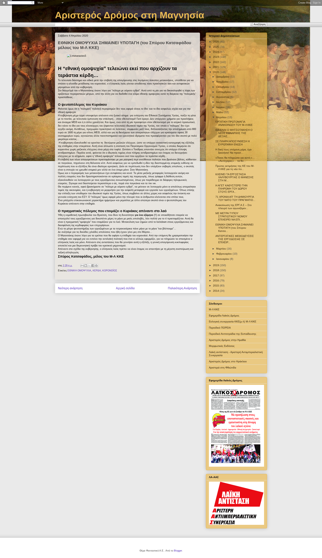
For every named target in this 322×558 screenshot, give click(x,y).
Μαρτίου (221, 248)
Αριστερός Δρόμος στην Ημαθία (227, 339)
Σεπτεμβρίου (224, 91)
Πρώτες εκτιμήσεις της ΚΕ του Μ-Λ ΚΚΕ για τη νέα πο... (234, 167)
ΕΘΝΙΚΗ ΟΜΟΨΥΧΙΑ (79, 270)
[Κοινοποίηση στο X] (89, 265)
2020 (216, 72)
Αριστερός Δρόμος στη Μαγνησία (129, 15)
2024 (216, 51)
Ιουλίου (220, 101)
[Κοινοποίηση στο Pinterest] (96, 265)
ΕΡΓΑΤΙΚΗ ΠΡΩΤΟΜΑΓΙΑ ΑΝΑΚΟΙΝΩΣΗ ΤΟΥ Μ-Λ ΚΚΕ (233, 123)
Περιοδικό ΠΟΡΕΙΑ (220, 327)
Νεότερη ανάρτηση (70, 288)
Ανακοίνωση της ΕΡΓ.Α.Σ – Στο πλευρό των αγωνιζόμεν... (233, 207)
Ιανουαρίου (223, 258)
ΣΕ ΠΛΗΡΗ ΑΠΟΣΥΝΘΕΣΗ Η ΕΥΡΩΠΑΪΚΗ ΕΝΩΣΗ (232, 143)
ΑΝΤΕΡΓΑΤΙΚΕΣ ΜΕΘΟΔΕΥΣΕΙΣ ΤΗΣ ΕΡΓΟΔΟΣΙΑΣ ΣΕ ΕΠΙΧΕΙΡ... (234, 239)
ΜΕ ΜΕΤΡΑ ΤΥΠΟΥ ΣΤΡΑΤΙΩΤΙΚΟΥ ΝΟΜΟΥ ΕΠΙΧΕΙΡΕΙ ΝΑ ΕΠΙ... (231, 216)
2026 (216, 41)
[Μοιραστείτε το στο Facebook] (93, 265)
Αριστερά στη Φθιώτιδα (222, 367)
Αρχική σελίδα (125, 288)
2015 (216, 285)
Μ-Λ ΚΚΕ (214, 309)
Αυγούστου (223, 96)
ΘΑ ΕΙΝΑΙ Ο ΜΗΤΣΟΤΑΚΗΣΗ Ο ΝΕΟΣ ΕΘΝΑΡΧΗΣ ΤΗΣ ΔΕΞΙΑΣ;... (233, 133)
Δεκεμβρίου (223, 76)
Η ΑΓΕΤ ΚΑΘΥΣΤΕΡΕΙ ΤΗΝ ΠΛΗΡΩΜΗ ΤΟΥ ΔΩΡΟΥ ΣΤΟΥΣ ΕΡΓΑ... (231, 188)
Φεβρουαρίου (224, 253)
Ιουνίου (220, 107)
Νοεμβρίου (222, 81)
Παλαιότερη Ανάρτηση (182, 288)
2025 (216, 46)
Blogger (178, 550)
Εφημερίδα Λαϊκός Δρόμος (224, 315)
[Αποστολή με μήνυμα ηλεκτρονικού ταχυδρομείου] (82, 265)
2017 (216, 275)
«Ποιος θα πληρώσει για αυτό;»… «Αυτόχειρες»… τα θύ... (235, 159)
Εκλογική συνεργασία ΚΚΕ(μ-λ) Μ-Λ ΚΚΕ (232, 321)
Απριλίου (221, 117)
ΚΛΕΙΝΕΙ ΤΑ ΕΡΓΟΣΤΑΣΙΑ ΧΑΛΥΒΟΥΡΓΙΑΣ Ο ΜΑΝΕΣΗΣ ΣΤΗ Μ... (234, 177)
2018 (216, 270)
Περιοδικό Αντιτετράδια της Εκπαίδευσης (232, 333)
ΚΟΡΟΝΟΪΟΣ (109, 270)
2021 (216, 67)
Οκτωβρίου (223, 86)
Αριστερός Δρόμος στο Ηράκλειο (228, 361)
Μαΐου (220, 112)
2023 (216, 56)
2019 (216, 265)
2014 (216, 290)
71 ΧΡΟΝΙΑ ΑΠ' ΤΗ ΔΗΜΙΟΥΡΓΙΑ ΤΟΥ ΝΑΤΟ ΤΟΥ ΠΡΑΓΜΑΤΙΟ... (235, 198)
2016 (216, 280)
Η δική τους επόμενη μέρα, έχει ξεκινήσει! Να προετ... (233, 151)
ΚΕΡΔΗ (97, 270)
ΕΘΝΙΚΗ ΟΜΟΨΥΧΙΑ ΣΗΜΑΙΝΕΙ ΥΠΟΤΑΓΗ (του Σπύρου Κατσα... (234, 227)
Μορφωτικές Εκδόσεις (222, 345)
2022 (216, 62)
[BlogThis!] (86, 265)
